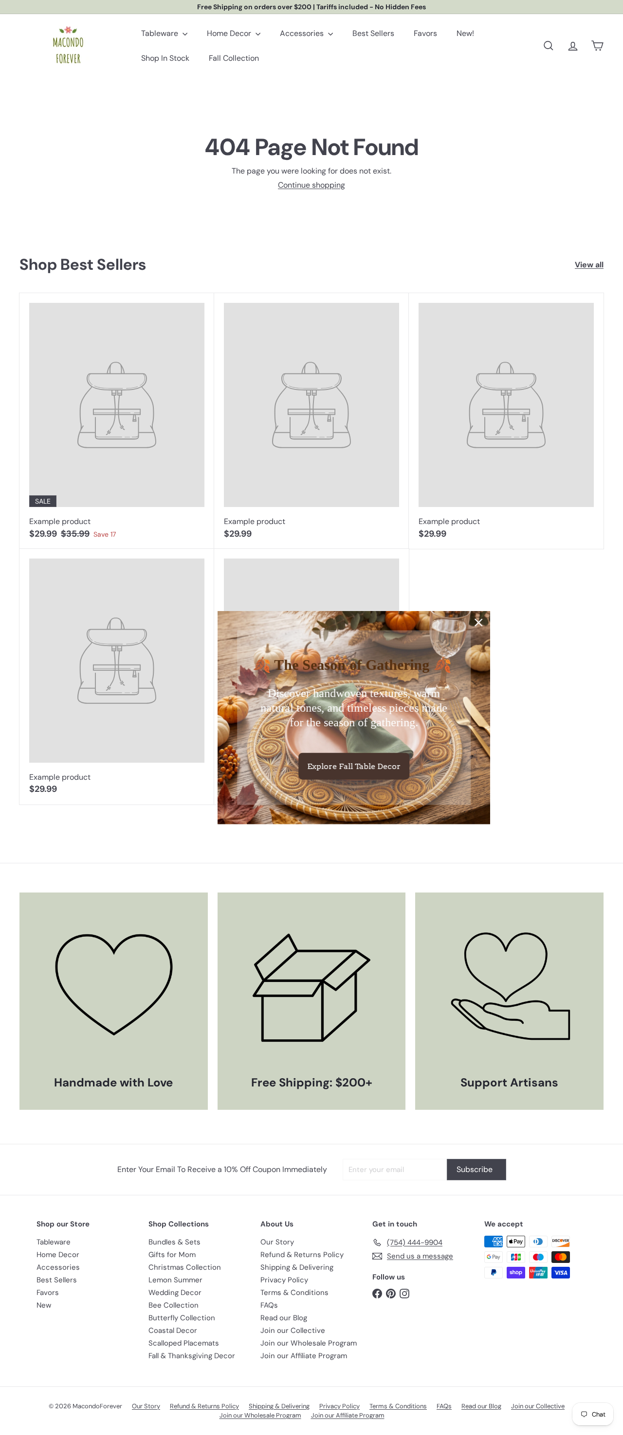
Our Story (277, 1242)
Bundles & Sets (174, 1242)
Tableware (160, 33)
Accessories (303, 33)
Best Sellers (373, 33)
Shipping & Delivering (296, 1267)
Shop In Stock (165, 58)
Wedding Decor (175, 1292)
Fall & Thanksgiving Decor (191, 1356)
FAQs (269, 1305)
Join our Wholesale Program (308, 1343)
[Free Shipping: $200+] (311, 986)
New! (465, 33)
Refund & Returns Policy (302, 1255)
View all (589, 264)
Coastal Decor (172, 1330)
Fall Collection (234, 58)
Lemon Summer (175, 1280)
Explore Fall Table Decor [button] (311, 765)
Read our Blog (283, 1318)
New (44, 1305)
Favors (425, 33)
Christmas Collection (184, 1267)
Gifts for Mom (172, 1255)
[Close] (436, 622)
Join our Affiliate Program (303, 1356)
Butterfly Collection (181, 1318)
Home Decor (230, 33)
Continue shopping (311, 185)
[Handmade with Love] (113, 986)
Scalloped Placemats (183, 1343)
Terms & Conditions (294, 1292)
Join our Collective (292, 1330)
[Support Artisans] (509, 986)
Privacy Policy (284, 1280)
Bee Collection (173, 1305)
